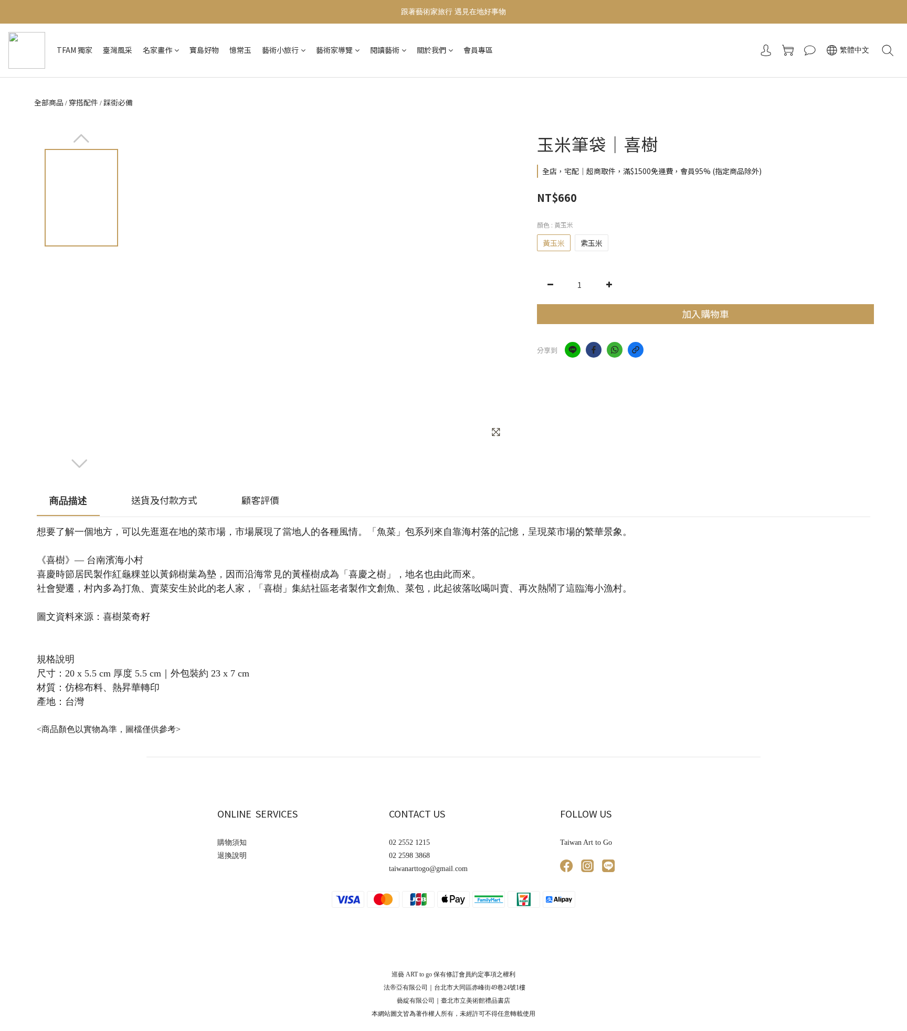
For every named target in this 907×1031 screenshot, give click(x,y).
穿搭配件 (83, 102)
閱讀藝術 (384, 50)
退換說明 (232, 856)
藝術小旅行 (280, 50)
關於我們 (431, 50)
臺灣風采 (117, 50)
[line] (573, 350)
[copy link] (636, 350)
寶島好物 (204, 50)
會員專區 (478, 50)
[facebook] (594, 350)
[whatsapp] (615, 350)
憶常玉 (240, 50)
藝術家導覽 (334, 50)
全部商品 (49, 102)
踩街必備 (118, 102)
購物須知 (232, 842)
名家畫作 (157, 50)
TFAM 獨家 (74, 50)
